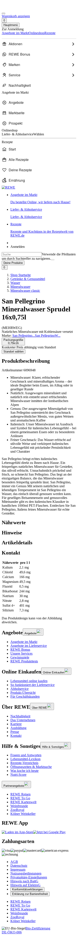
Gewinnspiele (19, 657)
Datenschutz (18, 865)
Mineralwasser (20, 286)
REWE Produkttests (24, 661)
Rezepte (41, 229)
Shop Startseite (20, 275)
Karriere (16, 724)
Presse (14, 732)
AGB (14, 862)
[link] (43, 198)
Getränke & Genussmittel (27, 279)
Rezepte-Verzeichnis (24, 763)
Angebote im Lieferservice (28, 646)
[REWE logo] (8, 187)
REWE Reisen (20, 794)
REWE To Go (20, 798)
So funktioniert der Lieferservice (32, 685)
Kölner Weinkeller (23, 814)
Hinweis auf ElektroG (25, 885)
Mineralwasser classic (25, 290)
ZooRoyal (17, 810)
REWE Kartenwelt (23, 802)
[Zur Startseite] (16, 8)
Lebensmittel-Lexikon (25, 759)
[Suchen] (52, 259)
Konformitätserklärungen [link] (27, 889)
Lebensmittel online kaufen (28, 681)
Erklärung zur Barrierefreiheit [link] (30, 894)
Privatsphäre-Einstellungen (28, 877)
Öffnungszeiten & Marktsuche (31, 767)
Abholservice (19, 689)
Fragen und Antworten (25, 755)
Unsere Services (21, 653)
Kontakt (15, 735)
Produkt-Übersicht (23, 692)
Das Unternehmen (22, 720)
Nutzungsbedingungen (25, 873)
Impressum (17, 869)
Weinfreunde (19, 806)
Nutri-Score (18, 774)
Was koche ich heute (24, 771)
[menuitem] (39, 44)
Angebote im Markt (23, 642)
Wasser (15, 283)
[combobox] (22, 254)
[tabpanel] (39, 586)
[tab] (39, 523)
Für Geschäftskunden (25, 696)
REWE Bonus (20, 649)
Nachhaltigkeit (20, 716)
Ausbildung (18, 728)
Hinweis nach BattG (24, 881)
